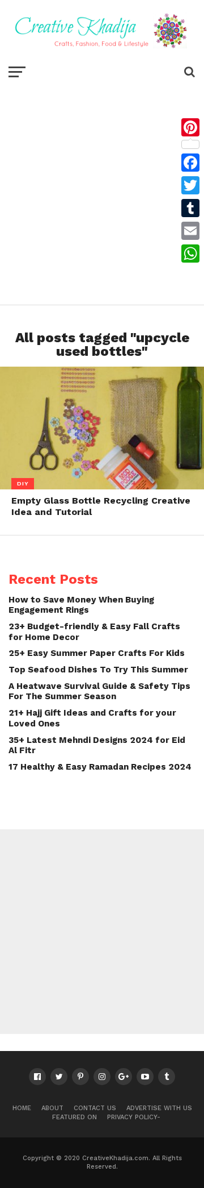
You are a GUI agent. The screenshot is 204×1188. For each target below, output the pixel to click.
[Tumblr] (190, 208)
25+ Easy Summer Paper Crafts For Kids (96, 653)
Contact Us (95, 1108)
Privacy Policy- (133, 1117)
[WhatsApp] (190, 253)
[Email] (190, 230)
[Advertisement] (102, 191)
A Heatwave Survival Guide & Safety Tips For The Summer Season (99, 691)
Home (21, 1108)
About (52, 1108)
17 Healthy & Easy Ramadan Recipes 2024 (100, 767)
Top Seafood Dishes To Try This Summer (98, 669)
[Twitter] (190, 185)
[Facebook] (190, 162)
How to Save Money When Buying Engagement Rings (81, 605)
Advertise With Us (159, 1108)
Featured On (74, 1117)
